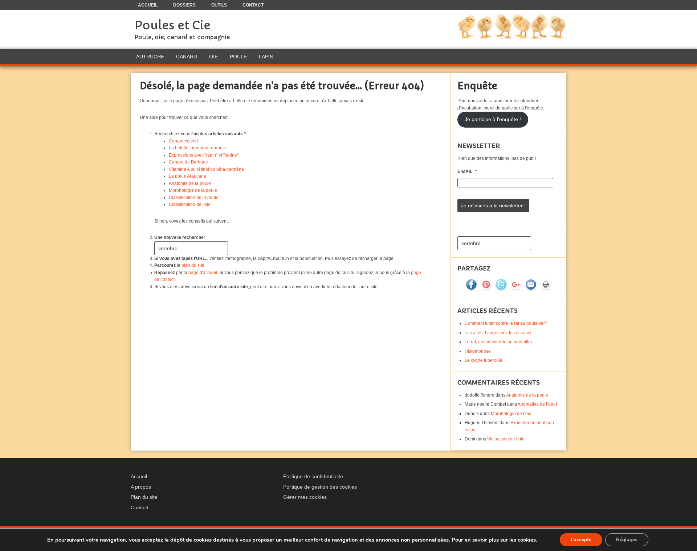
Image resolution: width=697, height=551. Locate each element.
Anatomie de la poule (190, 183)
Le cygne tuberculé (483, 360)
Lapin (266, 56)
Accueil (139, 476)
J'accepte (581, 539)
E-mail (467, 171)
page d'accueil (202, 272)
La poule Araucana (187, 176)
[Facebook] (471, 288)
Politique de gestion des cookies (320, 487)
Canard (186, 56)
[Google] (516, 288)
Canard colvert (183, 141)
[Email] (531, 288)
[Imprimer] (546, 288)
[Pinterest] (486, 288)
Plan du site (144, 497)
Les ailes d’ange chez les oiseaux (498, 332)
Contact (139, 507)
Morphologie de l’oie (511, 413)
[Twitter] (501, 288)
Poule (238, 56)
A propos (141, 487)
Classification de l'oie (190, 204)
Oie (213, 56)
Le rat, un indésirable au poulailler (498, 341)
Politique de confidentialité (313, 476)
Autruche (150, 56)
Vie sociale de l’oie (506, 439)
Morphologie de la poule (193, 190)
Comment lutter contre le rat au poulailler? (506, 323)
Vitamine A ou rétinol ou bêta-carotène (206, 169)
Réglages (626, 539)
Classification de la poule (194, 197)
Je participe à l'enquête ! (493, 119)
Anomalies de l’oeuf (537, 404)
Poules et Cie (172, 25)
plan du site (193, 265)
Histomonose (478, 351)
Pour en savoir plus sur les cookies (494, 539)
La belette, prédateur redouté (197, 147)
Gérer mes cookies (305, 497)
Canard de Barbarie (188, 162)
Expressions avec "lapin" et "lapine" (204, 155)
